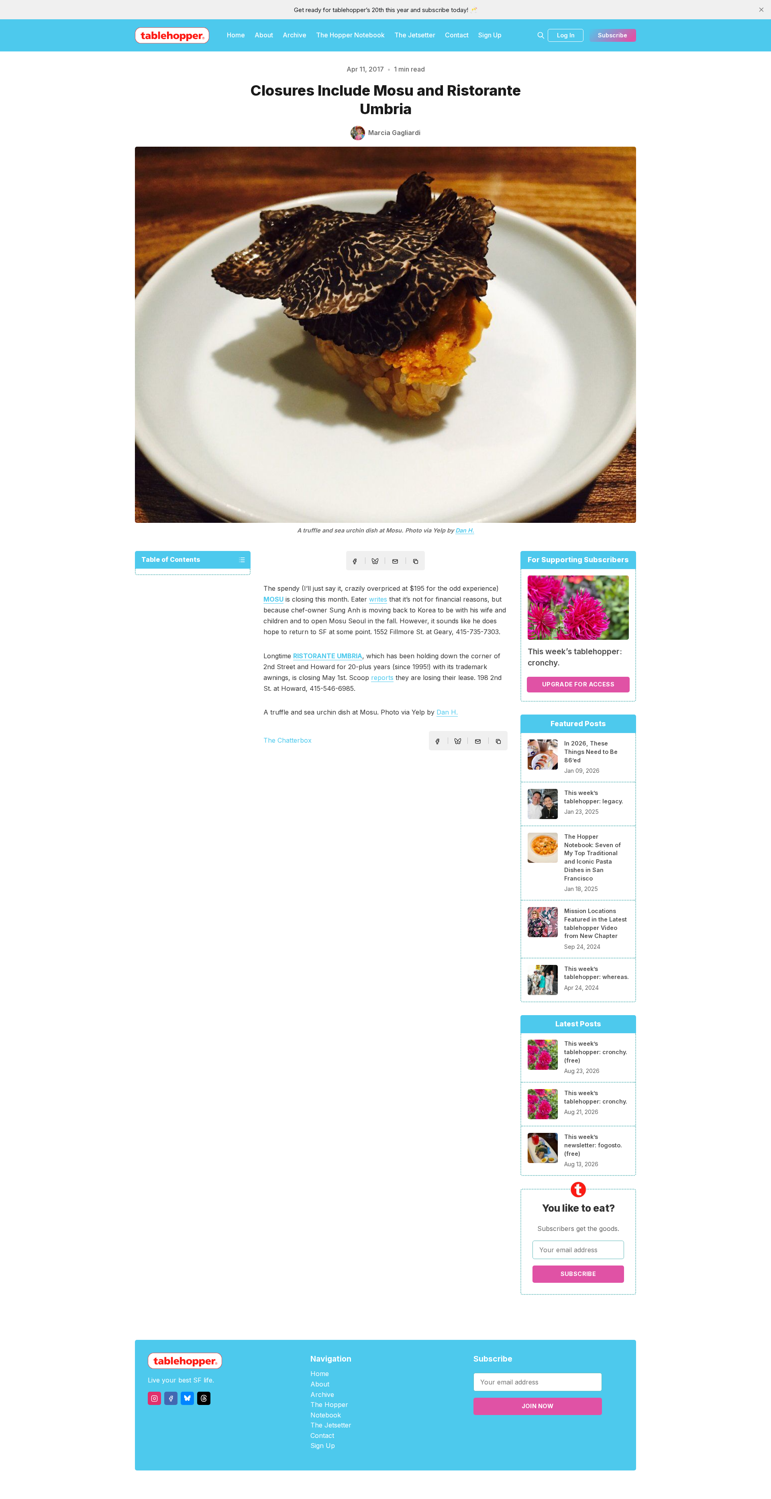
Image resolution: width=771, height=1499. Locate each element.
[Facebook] (170, 1398)
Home (236, 35)
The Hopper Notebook (350, 35)
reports (382, 678)
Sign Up (490, 35)
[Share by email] (395, 561)
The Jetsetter (414, 35)
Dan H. (464, 530)
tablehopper (337, 1484)
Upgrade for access (578, 684)
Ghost (406, 1484)
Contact (457, 35)
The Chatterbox (287, 740)
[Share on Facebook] (355, 561)
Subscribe (612, 35)
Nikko (461, 1484)
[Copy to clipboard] (416, 562)
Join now (538, 1406)
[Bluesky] (187, 1398)
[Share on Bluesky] (375, 562)
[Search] (541, 35)
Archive (294, 35)
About (264, 35)
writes (378, 599)
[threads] (203, 1398)
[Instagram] (154, 1398)
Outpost (428, 1484)
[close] (761, 9)
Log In (566, 35)
